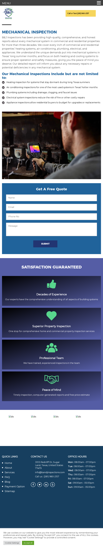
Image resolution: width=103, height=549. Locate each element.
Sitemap (10, 491)
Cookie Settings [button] (12, 543)
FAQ (7, 477)
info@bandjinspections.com (50, 472)
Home (8, 463)
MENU (6, 3)
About (8, 467)
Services (10, 472)
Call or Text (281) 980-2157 (78, 13)
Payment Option (15, 486)
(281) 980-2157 (51, 476)
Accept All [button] (28, 543)
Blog (7, 481)
